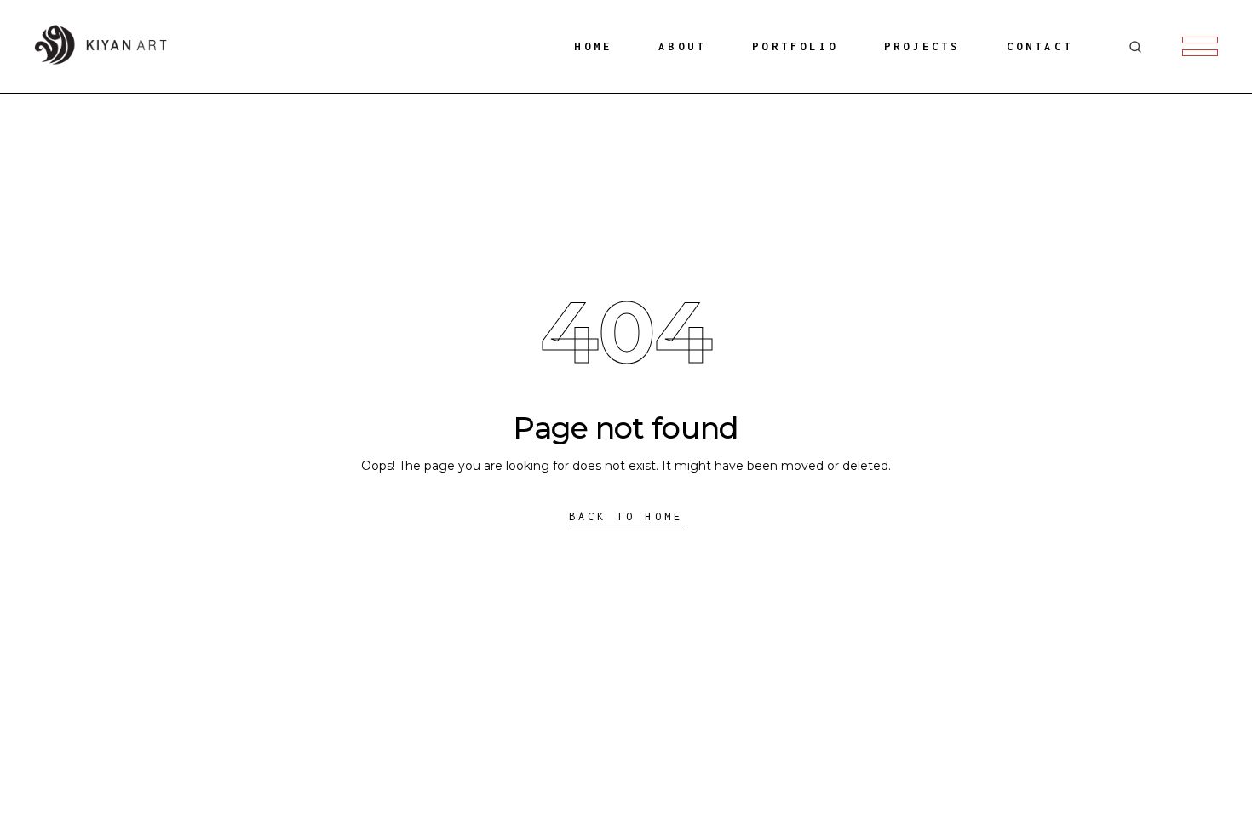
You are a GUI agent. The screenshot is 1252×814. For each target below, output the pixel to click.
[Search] (1135, 46)
